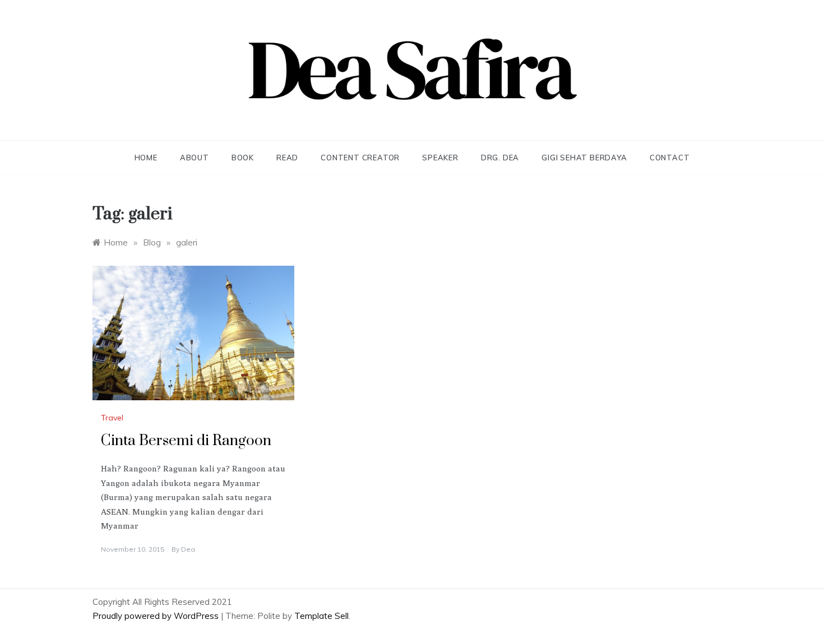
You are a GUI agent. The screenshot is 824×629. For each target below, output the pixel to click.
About (194, 157)
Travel (112, 418)
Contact (670, 157)
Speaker (440, 157)
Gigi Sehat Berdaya (584, 157)
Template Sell (321, 615)
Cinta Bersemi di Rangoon (186, 441)
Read (287, 157)
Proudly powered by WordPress (156, 615)
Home (146, 157)
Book (243, 157)
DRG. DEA (500, 157)
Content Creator (360, 157)
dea (188, 549)
